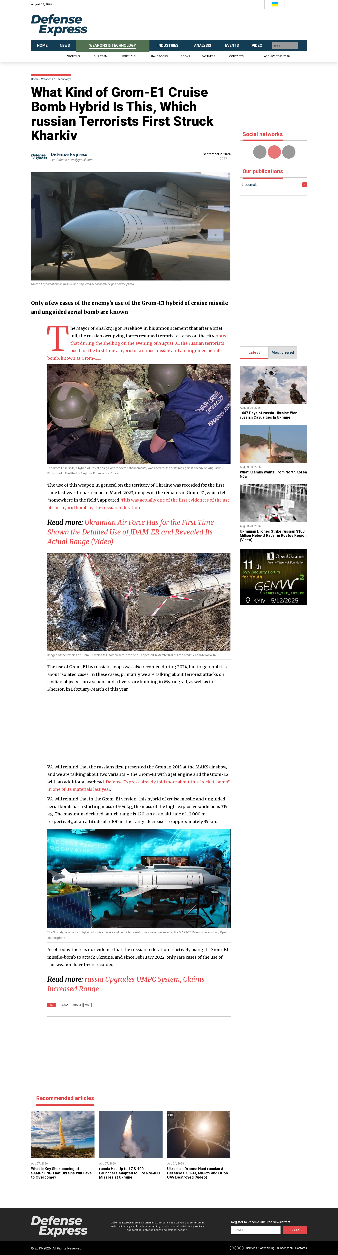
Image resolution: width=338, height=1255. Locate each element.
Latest (254, 352)
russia (63, 1005)
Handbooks (159, 56)
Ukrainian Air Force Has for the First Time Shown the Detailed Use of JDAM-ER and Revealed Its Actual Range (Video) (130, 532)
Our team (100, 56)
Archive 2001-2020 (277, 56)
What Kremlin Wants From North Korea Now (273, 474)
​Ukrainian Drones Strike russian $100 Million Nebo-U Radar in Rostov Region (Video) (273, 535)
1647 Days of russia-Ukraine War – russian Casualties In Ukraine (270, 415)
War (87, 1005)
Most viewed (283, 352)
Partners (208, 56)
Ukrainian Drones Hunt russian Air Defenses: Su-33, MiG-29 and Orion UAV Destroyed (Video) (197, 1173)
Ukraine (76, 1005)
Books (185, 56)
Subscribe (295, 1230)
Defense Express (69, 154)
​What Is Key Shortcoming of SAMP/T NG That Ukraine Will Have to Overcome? (61, 1173)
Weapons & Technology (56, 79)
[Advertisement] (215, 24)
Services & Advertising (260, 1248)
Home (35, 79)
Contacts (236, 56)
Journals (128, 56)
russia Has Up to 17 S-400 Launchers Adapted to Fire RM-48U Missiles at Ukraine (129, 1173)
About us (73, 56)
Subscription (285, 1248)
